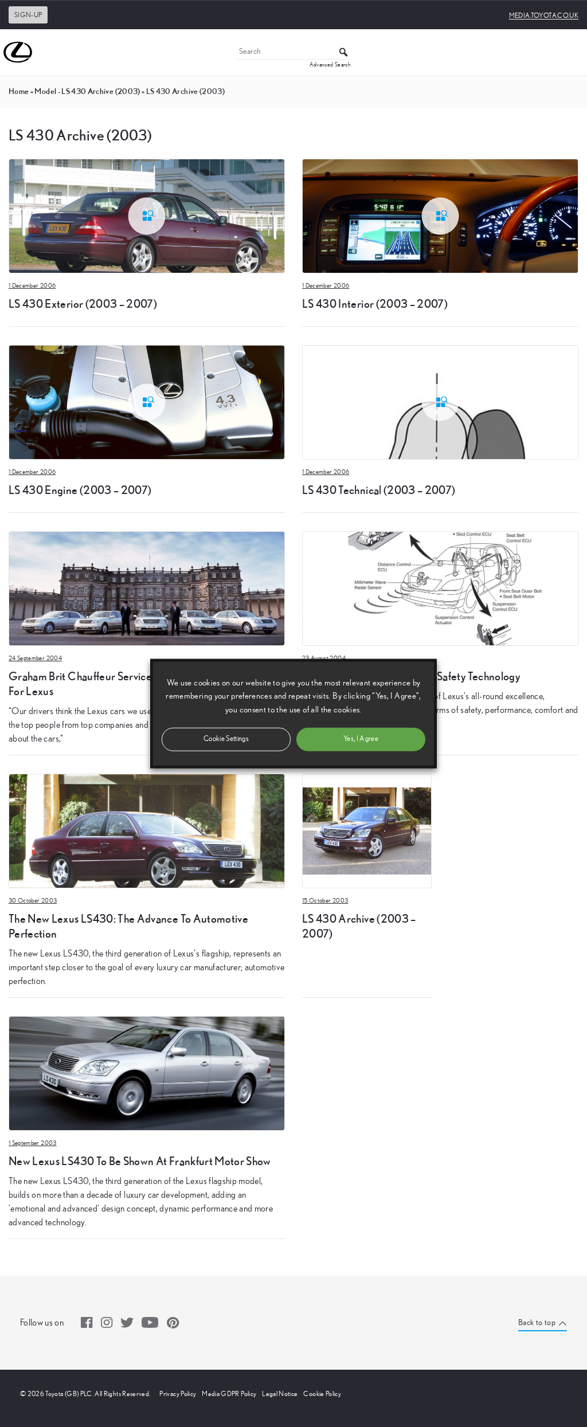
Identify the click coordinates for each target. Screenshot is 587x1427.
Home (19, 91)
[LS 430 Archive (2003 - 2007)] (367, 829)
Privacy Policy (177, 1393)
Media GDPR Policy (229, 1393)
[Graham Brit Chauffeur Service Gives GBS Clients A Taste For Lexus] (146, 587)
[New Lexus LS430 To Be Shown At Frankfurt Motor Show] (146, 1072)
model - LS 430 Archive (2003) (87, 91)
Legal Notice (280, 1393)
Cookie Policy (322, 1393)
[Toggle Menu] (572, 52)
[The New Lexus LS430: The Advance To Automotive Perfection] (146, 829)
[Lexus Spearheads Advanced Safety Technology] (440, 587)
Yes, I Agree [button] (360, 738)
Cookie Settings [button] (226, 738)
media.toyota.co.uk (543, 15)
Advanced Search (330, 65)
